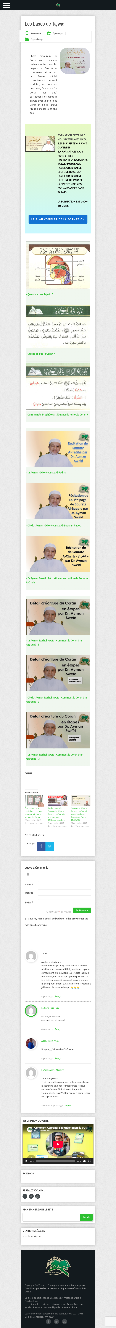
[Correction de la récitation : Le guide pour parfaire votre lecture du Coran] (35, 801)
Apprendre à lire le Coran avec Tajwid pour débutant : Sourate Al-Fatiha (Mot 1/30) (79, 814)
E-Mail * (29, 902)
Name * (29, 884)
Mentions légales (32, 1236)
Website (29, 892)
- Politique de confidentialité (70, 1288)
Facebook (28, 1173)
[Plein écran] (89, 1161)
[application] (58, 1144)
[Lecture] (26, 1161)
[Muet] (84, 1161)
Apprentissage (37, 39)
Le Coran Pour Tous (50, 1008)
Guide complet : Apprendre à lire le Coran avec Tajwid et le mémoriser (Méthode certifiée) (57, 814)
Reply (58, 996)
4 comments (36, 33)
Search (86, 1217)
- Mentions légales (74, 1285)
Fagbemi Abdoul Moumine (52, 1070)
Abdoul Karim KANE (50, 1041)
